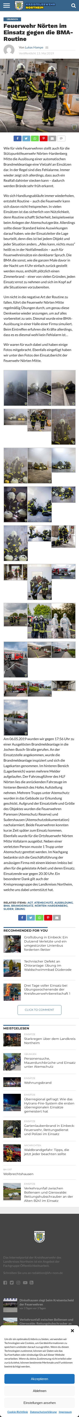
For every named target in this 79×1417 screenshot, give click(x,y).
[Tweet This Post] (26, 137)
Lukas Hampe (34, 47)
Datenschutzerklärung (43, 1412)
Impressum (65, 1412)
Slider (9, 909)
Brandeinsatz (22, 905)
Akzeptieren (39, 1379)
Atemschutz (43, 902)
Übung (20, 909)
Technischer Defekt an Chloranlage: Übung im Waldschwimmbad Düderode (48, 965)
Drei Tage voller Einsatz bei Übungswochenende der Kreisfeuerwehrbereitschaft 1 (47, 990)
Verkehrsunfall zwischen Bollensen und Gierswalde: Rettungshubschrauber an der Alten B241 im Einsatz (46, 1323)
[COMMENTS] (61, 137)
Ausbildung (63, 902)
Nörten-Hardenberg (51, 905)
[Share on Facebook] (18, 137)
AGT (30, 902)
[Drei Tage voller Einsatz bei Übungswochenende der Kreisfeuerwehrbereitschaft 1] (12, 992)
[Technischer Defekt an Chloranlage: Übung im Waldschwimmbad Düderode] (12, 968)
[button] (72, 1331)
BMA (7, 905)
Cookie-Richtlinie (17, 1412)
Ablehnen (39, 1391)
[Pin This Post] (43, 137)
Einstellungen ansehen (39, 1403)
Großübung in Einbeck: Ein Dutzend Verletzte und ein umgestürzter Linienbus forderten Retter (46, 943)
